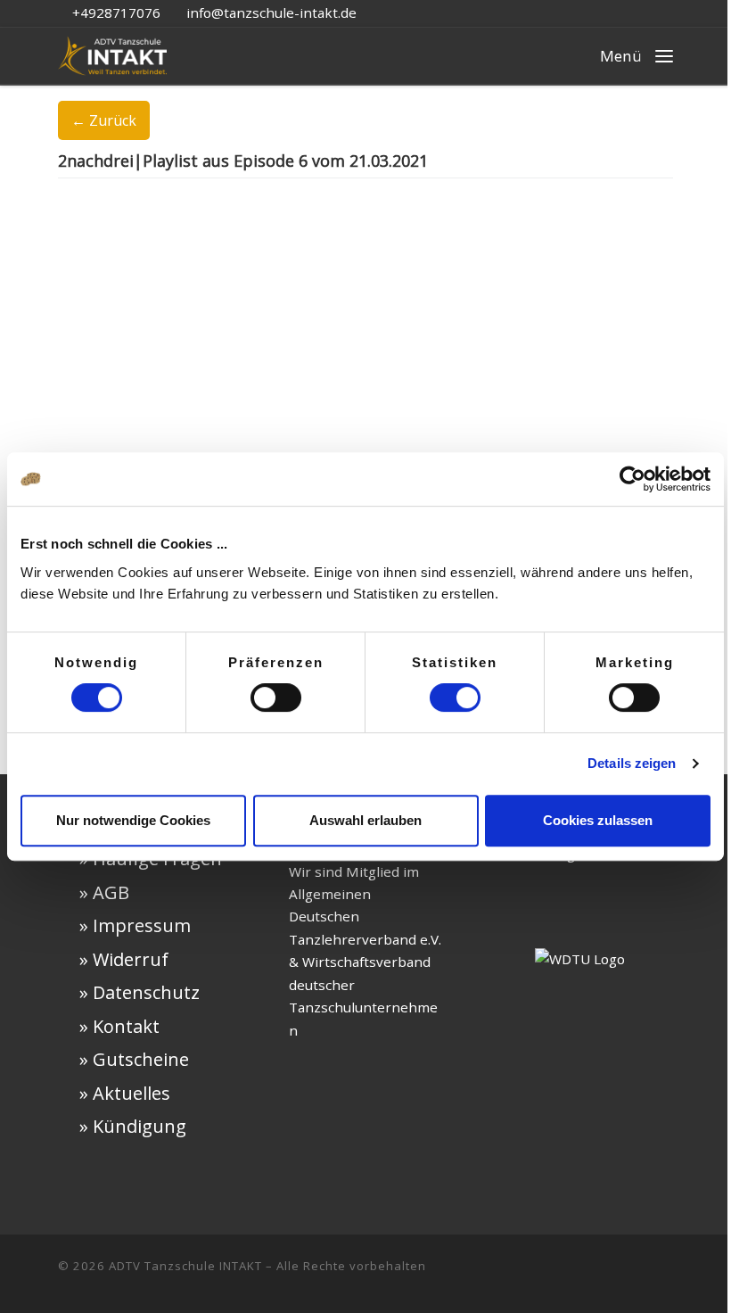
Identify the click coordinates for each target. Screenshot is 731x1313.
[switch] (276, 697)
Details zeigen (631, 763)
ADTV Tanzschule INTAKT (185, 1266)
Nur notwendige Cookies (133, 820)
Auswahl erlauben (365, 820)
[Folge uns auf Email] (638, 1273)
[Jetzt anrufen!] (667, 1273)
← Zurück (103, 120)
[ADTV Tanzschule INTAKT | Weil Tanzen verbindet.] (112, 52)
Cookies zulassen (598, 820)
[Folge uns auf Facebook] (581, 1273)
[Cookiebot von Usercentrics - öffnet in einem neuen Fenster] (632, 479)
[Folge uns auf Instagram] (610, 1273)
